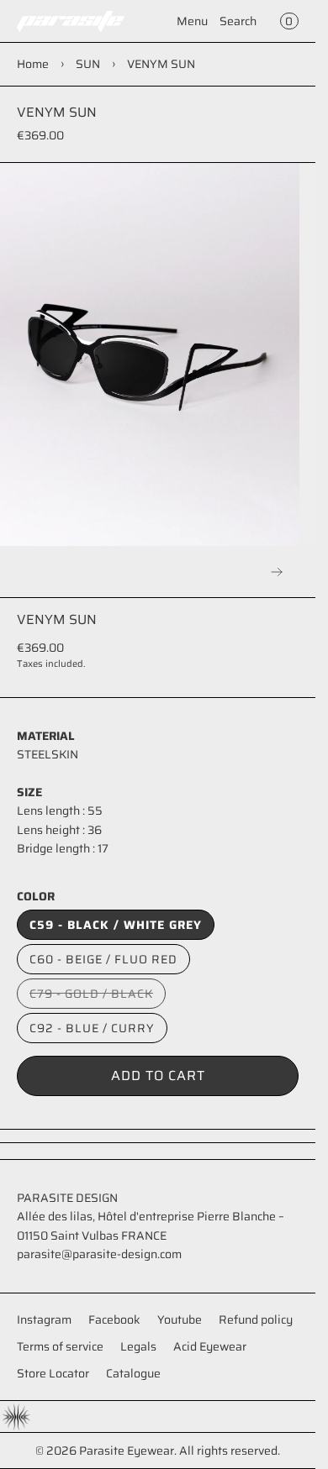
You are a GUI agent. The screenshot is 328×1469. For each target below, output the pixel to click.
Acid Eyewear (209, 1346)
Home (33, 64)
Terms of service (60, 1346)
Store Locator (53, 1373)
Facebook (114, 1319)
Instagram (44, 1319)
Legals (138, 1346)
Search (238, 21)
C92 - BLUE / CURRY (92, 1028)
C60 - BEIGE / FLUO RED (103, 959)
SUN (88, 64)
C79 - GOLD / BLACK (97, 996)
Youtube (179, 1319)
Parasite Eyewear (126, 1450)
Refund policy (256, 1319)
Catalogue (133, 1373)
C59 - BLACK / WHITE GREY (115, 925)
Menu (192, 21)
